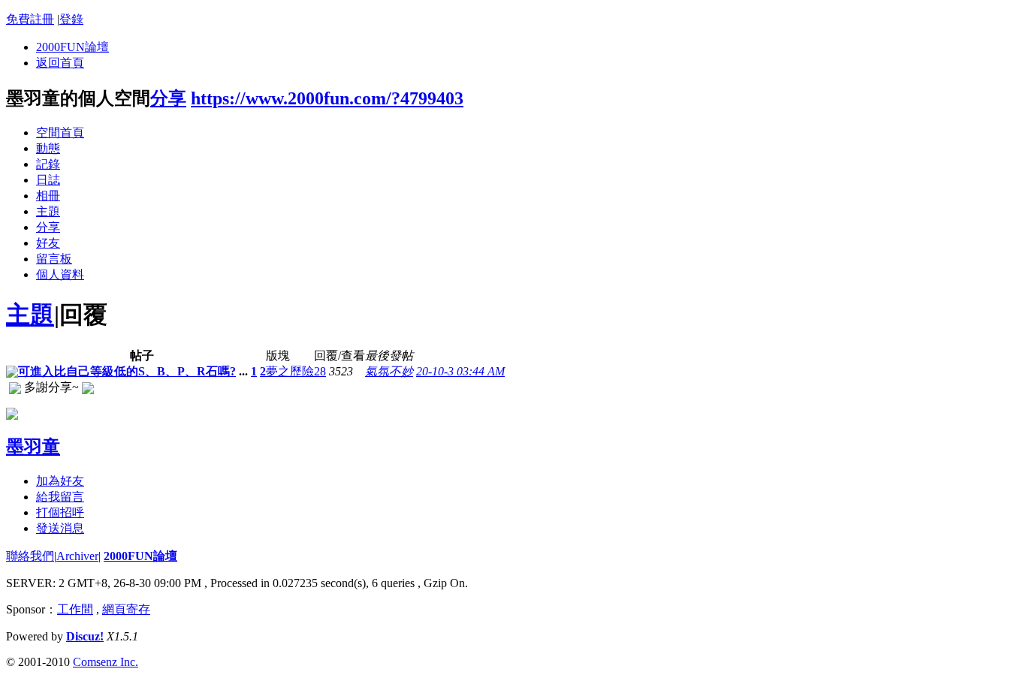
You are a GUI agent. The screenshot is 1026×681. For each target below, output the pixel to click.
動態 (48, 148)
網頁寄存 (126, 609)
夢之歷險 (290, 371)
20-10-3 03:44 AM (460, 371)
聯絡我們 (30, 556)
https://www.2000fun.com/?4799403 (327, 98)
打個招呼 (60, 512)
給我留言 (60, 496)
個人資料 (60, 274)
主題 (48, 211)
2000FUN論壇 (72, 47)
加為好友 (60, 481)
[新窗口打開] (12, 373)
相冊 (48, 195)
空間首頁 (60, 132)
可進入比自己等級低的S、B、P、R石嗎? (127, 371)
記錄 (48, 164)
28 (320, 371)
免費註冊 (30, 19)
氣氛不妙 (389, 371)
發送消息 (60, 528)
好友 (48, 243)
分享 (168, 98)
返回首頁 (60, 62)
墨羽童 (33, 447)
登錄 (71, 19)
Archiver (77, 556)
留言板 (54, 258)
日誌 (48, 179)
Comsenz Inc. (105, 661)
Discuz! (85, 636)
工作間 (75, 609)
